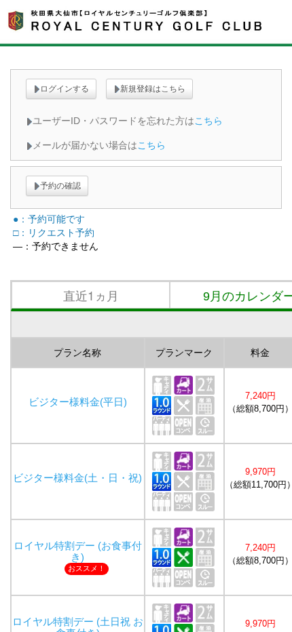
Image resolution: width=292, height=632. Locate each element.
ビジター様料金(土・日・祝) (77, 478)
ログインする (64, 89)
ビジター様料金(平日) (78, 402)
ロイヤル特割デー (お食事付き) (78, 551)
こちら (208, 120)
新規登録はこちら (152, 89)
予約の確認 (60, 186)
